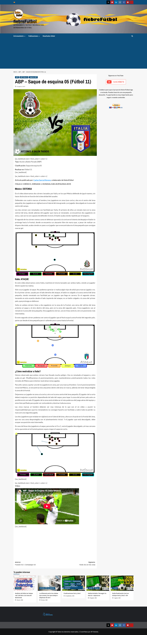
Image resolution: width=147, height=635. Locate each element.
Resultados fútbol (49, 36)
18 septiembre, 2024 (69, 596)
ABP (17, 77)
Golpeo (66, 584)
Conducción (67, 581)
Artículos (18, 588)
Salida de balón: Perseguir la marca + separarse (97, 594)
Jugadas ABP (33, 77)
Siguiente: (87, 563)
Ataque (90, 588)
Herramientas (50, 588)
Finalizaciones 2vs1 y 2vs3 (72, 593)
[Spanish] (15, 2)
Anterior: (25, 563)
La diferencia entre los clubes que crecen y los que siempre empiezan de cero (48, 595)
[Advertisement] (74, 54)
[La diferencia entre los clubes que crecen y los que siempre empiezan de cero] (49, 583)
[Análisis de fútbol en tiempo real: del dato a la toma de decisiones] (25, 583)
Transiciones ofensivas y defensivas (70, 587)
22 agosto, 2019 (21, 86)
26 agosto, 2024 (93, 598)
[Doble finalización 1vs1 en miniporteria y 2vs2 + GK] (122, 583)
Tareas (78, 584)
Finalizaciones (76, 581)
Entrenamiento (19, 36)
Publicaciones (33, 36)
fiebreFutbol (25, 21)
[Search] (132, 36)
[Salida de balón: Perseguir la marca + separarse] (97, 583)
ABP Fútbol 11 (23, 77)
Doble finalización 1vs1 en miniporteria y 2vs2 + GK (120, 594)
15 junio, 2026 (20, 600)
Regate (72, 584)
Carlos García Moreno (42, 180)
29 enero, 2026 (44, 600)
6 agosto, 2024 (117, 598)
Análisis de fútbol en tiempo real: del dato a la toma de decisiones (24, 595)
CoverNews (84, 632)
